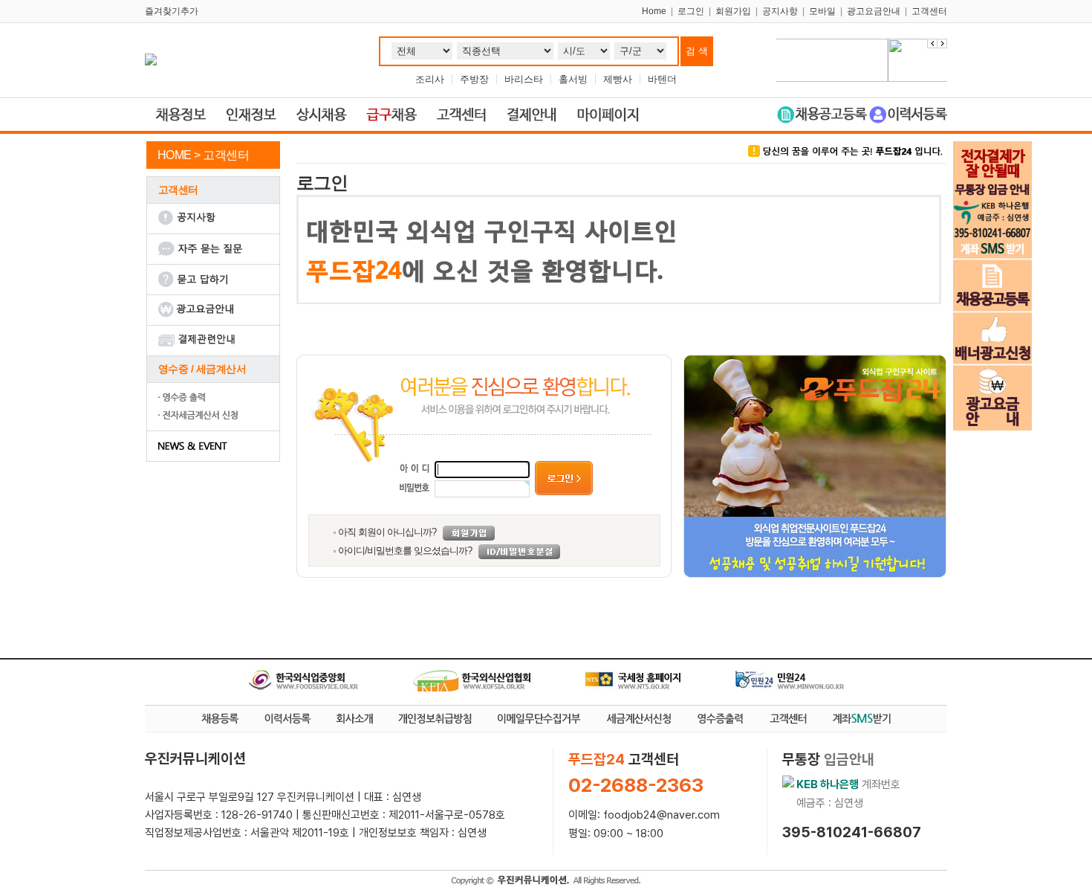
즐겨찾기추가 (171, 11)
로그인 (690, 11)
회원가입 (733, 11)
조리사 (429, 79)
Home (654, 11)
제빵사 (617, 79)
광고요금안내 (873, 11)
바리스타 (523, 79)
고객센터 (929, 11)
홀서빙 (573, 79)
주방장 (474, 79)
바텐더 (662, 79)
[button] (942, 43)
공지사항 (780, 11)
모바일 (822, 11)
